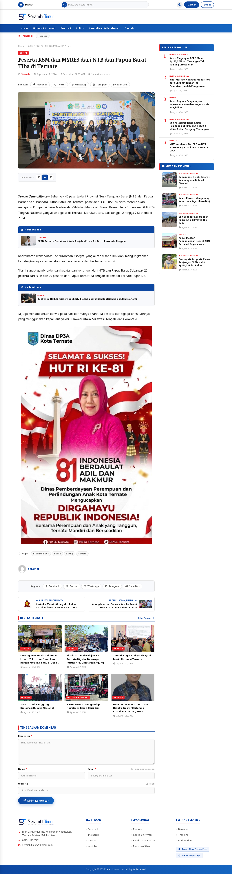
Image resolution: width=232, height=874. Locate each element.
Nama (23, 769)
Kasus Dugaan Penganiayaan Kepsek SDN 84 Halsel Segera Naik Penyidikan (189, 104)
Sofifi (30, 46)
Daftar (191, 4)
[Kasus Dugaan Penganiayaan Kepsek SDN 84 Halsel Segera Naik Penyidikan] (169, 240)
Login (207, 4)
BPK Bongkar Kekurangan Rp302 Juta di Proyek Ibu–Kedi (193, 220)
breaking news (41, 553)
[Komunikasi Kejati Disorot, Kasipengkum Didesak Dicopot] (169, 179)
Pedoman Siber (141, 846)
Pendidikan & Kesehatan (104, 28)
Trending (183, 834)
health (57, 553)
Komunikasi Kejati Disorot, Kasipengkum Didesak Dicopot (194, 180)
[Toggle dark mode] (180, 5)
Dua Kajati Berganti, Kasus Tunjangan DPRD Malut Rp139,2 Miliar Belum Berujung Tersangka (189, 126)
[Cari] (64, 5)
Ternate (41, 237)
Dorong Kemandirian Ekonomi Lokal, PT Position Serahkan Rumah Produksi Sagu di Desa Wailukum (38, 661)
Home (24, 28)
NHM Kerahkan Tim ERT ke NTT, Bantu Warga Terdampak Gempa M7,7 (188, 147)
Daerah (129, 28)
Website (86, 783)
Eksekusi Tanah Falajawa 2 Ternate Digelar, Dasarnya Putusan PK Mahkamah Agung (85, 659)
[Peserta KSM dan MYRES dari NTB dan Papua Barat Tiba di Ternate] (86, 130)
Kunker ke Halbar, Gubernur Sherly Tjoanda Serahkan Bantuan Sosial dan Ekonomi (87, 299)
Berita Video (185, 840)
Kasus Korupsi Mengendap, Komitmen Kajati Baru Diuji (84, 706)
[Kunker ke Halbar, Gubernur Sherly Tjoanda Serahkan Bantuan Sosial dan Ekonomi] (28, 298)
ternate (82, 553)
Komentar (25, 736)
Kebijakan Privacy (142, 834)
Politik (80, 28)
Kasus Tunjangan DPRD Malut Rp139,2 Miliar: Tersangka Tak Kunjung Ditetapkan (187, 61)
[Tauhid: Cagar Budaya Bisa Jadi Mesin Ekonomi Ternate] (132, 638)
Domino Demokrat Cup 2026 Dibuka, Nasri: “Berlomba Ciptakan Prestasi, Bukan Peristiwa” (130, 710)
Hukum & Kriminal (44, 28)
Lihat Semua (144, 618)
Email (121, 769)
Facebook (93, 829)
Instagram (93, 834)
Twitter (92, 840)
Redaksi (137, 829)
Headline (42, 35)
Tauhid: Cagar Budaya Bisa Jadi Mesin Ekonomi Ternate (132, 657)
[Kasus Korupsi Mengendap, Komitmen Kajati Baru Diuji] (86, 687)
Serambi (25, 74)
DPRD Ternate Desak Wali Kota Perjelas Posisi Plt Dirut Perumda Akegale (81, 241)
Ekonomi (66, 28)
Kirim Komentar (38, 800)
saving (69, 553)
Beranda (183, 829)
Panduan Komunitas (144, 840)
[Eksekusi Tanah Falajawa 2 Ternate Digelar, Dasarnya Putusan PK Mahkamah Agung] (86, 638)
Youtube (92, 846)
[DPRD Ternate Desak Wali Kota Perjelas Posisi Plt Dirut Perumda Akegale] (28, 240)
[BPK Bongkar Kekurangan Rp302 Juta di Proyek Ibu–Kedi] (169, 219)
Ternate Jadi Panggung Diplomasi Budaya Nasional (37, 706)
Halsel (172, 97)
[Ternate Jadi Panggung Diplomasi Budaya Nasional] (40, 687)
